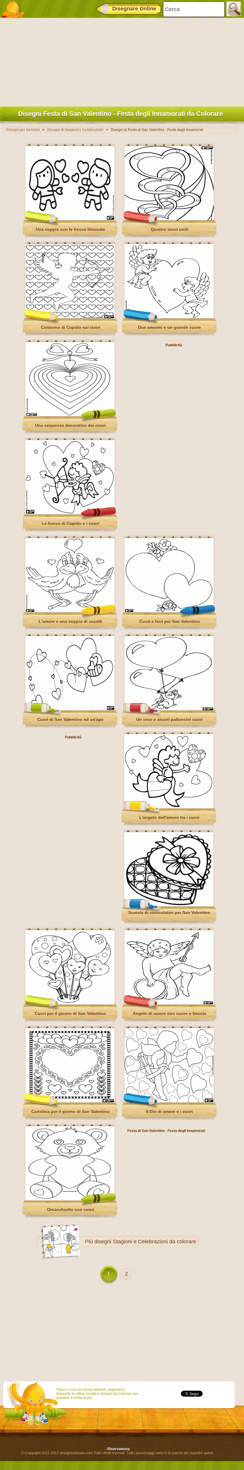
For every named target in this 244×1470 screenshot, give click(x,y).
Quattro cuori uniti (169, 229)
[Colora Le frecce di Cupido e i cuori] (70, 513)
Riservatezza (118, 1449)
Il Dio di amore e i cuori (169, 1111)
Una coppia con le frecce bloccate (70, 229)
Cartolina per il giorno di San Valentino (70, 1111)
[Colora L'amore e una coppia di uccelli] (70, 611)
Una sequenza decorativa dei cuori (70, 425)
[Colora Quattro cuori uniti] (169, 219)
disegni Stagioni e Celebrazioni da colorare (145, 1242)
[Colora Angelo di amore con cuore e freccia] (169, 1003)
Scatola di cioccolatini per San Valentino (169, 912)
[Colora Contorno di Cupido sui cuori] (70, 317)
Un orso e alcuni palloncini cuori (169, 719)
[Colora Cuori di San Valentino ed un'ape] (70, 709)
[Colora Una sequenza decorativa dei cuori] (70, 415)
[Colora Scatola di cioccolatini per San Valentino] (168, 905)
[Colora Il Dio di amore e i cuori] (169, 1101)
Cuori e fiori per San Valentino (169, 621)
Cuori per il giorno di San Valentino (70, 1013)
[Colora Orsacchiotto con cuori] (70, 1199)
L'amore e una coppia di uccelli (70, 621)
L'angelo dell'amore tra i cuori (169, 817)
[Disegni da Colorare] (14, 9)
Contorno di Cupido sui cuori (70, 327)
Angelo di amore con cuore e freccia (169, 1013)
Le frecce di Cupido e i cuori (70, 523)
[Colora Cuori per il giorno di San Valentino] (70, 1003)
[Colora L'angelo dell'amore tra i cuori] (168, 807)
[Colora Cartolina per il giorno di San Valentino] (70, 1101)
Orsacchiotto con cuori (70, 1209)
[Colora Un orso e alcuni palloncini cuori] (169, 709)
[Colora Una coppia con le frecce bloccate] (70, 219)
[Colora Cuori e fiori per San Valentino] (169, 611)
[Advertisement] (120, 60)
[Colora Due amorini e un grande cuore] (169, 317)
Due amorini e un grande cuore (169, 327)
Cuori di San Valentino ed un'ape (70, 719)
